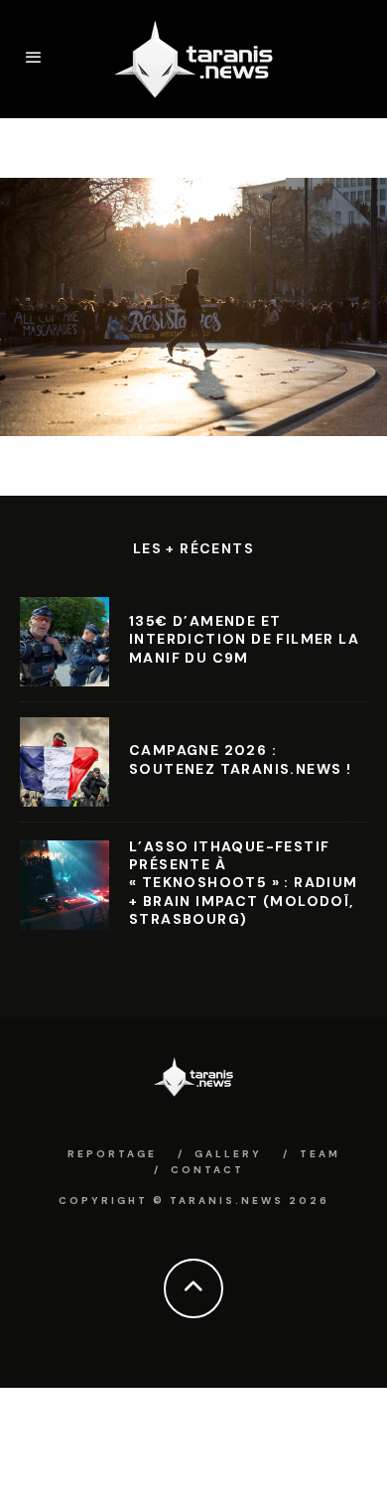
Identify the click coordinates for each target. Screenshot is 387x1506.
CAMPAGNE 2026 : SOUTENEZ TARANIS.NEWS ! (240, 759)
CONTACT (207, 1169)
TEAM (320, 1153)
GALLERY (228, 1153)
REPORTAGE (112, 1153)
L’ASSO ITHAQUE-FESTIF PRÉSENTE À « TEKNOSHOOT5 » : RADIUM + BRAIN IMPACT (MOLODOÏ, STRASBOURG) (243, 882)
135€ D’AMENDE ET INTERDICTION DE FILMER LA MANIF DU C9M (244, 639)
